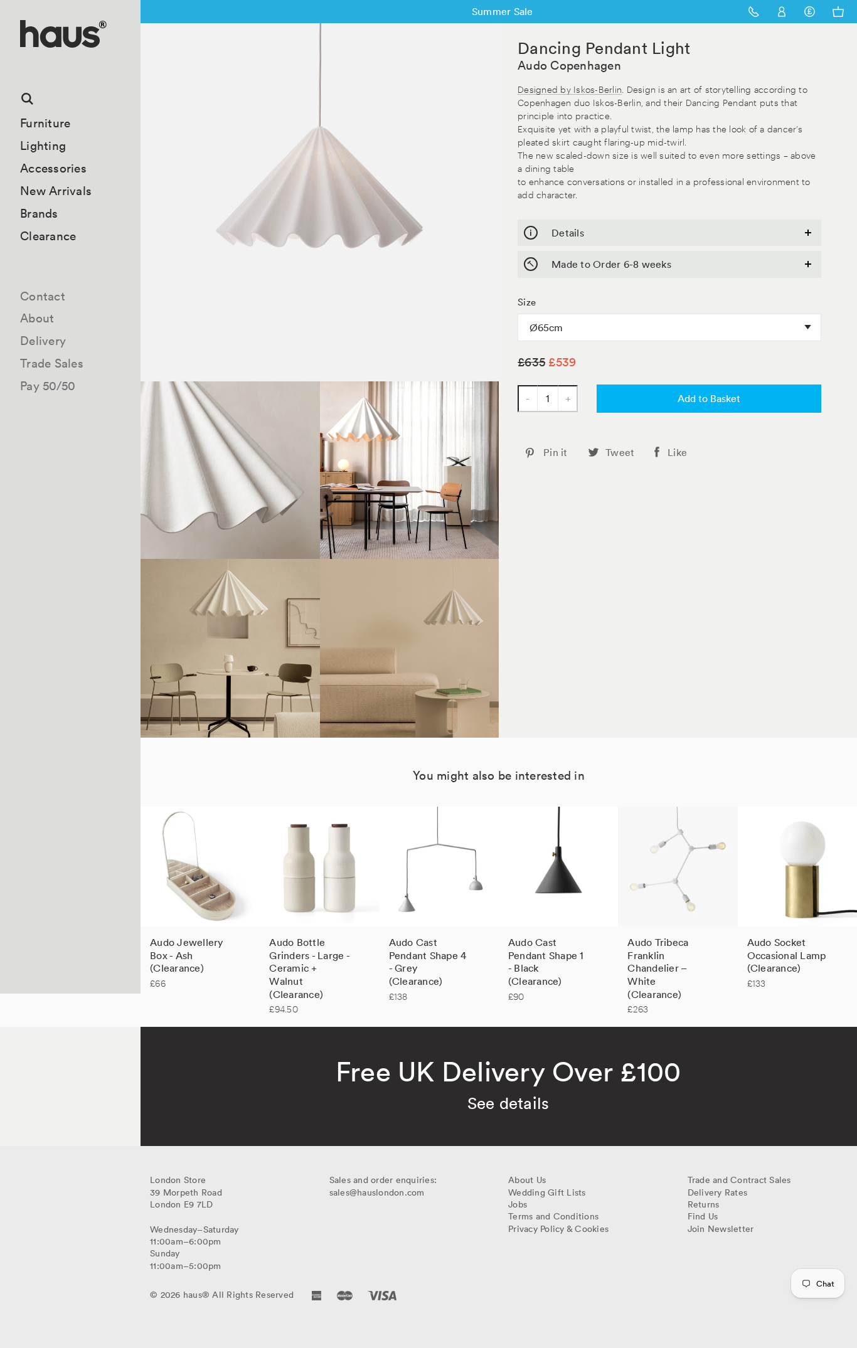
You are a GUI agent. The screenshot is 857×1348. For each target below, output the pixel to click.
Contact (42, 296)
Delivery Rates (718, 1192)
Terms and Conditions (553, 1216)
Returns (704, 1204)
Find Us (703, 1216)
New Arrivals (56, 190)
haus (24, 62)
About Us (527, 1180)
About (37, 318)
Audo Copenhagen (569, 65)
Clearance (48, 235)
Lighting (43, 145)
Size (527, 302)
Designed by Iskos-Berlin (570, 89)
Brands (39, 213)
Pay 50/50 (47, 385)
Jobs (517, 1204)
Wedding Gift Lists (547, 1192)
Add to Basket (709, 398)
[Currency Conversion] (810, 11)
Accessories (53, 168)
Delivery (43, 340)
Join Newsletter (721, 1228)
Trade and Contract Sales (739, 1180)
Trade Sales (51, 363)
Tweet (619, 452)
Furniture (45, 122)
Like (677, 452)
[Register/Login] (782, 11)
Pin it (555, 452)
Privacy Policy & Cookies (558, 1228)
